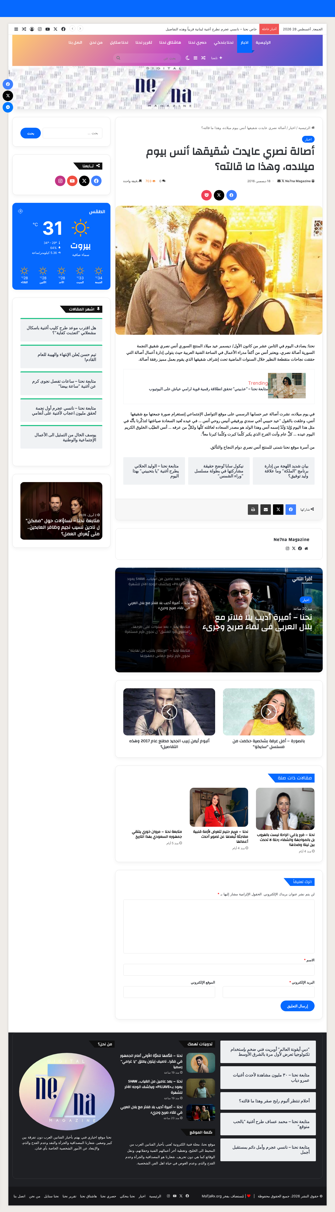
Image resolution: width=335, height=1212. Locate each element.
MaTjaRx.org (212, 1196)
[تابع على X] (282, 181)
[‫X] (219, 195)
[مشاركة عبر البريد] (265, 509)
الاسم (309, 960)
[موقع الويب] (306, 548)
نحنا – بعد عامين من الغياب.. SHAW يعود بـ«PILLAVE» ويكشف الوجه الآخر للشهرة (153, 1087)
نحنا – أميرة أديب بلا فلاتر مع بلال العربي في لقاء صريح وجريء (151, 1110)
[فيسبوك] (231, 195)
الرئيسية (263, 42)
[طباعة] (253, 509)
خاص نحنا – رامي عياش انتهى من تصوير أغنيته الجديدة (217, 29)
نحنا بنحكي (223, 42)
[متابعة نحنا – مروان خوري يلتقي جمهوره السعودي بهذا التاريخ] (152, 807)
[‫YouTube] (72, 181)
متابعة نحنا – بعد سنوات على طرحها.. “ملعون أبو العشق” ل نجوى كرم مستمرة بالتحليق (260, 622)
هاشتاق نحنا (170, 42)
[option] (219, 620)
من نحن (96, 42)
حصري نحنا (197, 42)
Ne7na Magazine (298, 181)
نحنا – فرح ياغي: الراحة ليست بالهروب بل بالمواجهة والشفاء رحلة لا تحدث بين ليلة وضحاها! (286, 839)
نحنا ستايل (119, 42)
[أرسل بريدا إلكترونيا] (279, 181)
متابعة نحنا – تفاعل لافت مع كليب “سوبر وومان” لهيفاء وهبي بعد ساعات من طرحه (64, 527)
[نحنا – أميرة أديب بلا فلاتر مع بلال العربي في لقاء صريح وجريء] (200, 1112)
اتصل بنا (75, 42)
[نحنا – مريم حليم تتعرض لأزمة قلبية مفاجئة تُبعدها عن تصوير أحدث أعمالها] (219, 807)
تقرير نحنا (144, 42)
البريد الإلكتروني (302, 982)
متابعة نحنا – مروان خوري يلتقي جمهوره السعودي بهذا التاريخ (157, 834)
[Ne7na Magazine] (167, 87)
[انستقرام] (287, 548)
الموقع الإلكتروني (203, 982)
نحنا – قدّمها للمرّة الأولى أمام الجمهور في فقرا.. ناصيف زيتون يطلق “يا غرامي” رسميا (151, 1061)
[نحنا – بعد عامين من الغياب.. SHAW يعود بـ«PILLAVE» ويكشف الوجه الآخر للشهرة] (200, 1088)
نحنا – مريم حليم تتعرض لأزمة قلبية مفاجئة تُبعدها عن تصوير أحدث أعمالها (220, 836)
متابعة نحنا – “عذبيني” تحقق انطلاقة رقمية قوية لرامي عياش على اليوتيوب (208, 388)
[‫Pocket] (206, 195)
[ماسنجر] (8, 107)
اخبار (244, 42)
